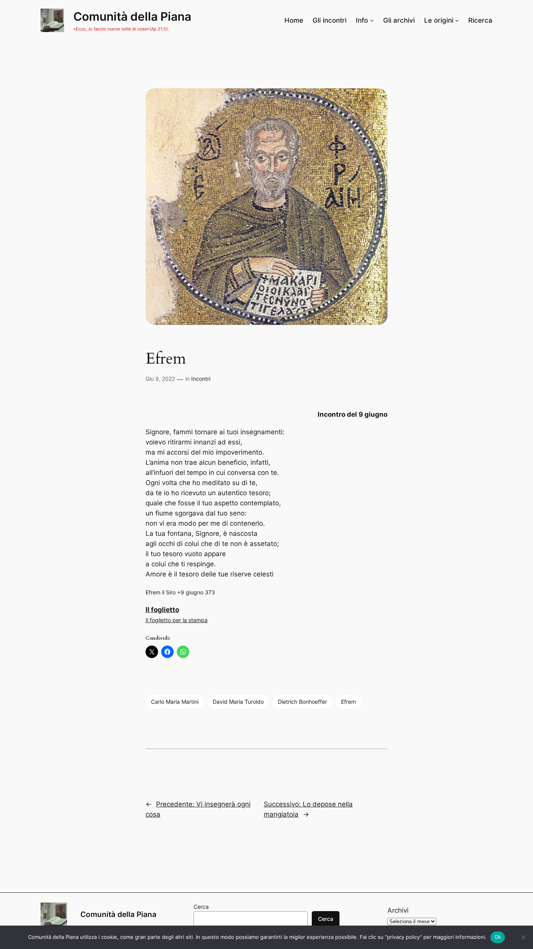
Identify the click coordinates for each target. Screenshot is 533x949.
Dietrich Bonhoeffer (302, 701)
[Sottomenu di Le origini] (457, 20)
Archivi (398, 910)
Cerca (201, 906)
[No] (523, 937)
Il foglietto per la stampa (177, 620)
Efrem (348, 701)
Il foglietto (162, 610)
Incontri (200, 378)
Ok (497, 937)
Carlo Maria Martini (175, 701)
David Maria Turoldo (238, 701)
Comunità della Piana (132, 16)
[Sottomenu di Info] (372, 20)
